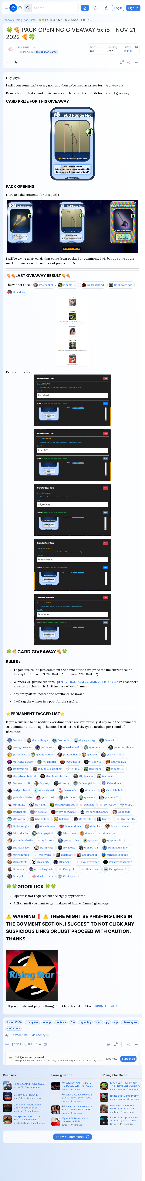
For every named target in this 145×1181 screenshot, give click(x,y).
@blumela (19, 869)
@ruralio (110, 740)
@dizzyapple (21, 769)
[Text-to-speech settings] (136, 47)
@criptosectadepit (24, 776)
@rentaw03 (111, 797)
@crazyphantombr (120, 862)
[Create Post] (106, 8)
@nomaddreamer (118, 847)
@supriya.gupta (65, 804)
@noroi (106, 819)
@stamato (108, 776)
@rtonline (19, 804)
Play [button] (130, 50)
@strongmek (21, 854)
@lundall (89, 804)
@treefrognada (43, 869)
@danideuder (115, 783)
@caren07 (43, 862)
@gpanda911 (114, 840)
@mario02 (48, 797)
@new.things (40, 740)
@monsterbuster (121, 826)
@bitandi (40, 804)
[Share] (129, 62)
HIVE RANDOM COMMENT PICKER (87, 682)
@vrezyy (89, 797)
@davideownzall (66, 811)
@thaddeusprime (117, 854)
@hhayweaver (21, 847)
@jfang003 (69, 285)
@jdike (75, 769)
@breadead (19, 754)
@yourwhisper (89, 862)
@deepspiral (45, 833)
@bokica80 (85, 819)
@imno (89, 833)
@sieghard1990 (22, 797)
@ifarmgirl (49, 761)
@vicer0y (110, 804)
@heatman (69, 833)
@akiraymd (69, 876)
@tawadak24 (118, 761)
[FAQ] (20, 8)
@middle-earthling (50, 769)
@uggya (92, 754)
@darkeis (48, 840)
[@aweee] (10, 49)
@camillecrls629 (23, 840)
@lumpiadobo (44, 754)
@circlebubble (114, 790)
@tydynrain (86, 776)
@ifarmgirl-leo (88, 783)
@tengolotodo (123, 285)
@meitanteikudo (124, 747)
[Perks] (85, 8)
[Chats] (95, 8)
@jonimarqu (96, 747)
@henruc (90, 790)
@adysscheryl (95, 285)
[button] (7, 1044)
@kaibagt (66, 854)
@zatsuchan (70, 754)
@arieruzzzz (45, 876)
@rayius (17, 740)
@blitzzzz (95, 769)
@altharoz (19, 811)
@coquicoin (73, 761)
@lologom (19, 819)
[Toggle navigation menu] (6, 8)
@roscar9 (70, 790)
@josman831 (89, 854)
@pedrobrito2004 (97, 811)
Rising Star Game (25, 19)
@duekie (95, 826)
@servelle (64, 740)
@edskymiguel (22, 826)
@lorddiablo (20, 833)
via (39, 1035)
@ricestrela (20, 862)
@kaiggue (65, 862)
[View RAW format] (108, 1044)
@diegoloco (20, 876)
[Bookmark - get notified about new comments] (121, 62)
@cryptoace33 (117, 869)
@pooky (44, 783)
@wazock (69, 847)
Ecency (7, 19)
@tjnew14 (95, 761)
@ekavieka (47, 747)
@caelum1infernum (57, 776)
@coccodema (73, 826)
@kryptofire (71, 840)
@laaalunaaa (47, 826)
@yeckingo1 (46, 790)
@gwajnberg (87, 740)
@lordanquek (71, 747)
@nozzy (64, 783)
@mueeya (109, 833)
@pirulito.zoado (23, 761)
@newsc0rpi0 (21, 783)
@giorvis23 (46, 847)
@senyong (45, 854)
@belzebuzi (46, 285)
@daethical (92, 869)
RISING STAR (104, 1006)
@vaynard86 (113, 754)
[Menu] (136, 62)
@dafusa (64, 819)
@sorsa (93, 840)
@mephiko (69, 869)
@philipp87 (128, 819)
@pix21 (129, 804)
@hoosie (69, 797)
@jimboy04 (91, 847)
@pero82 (41, 811)
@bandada (19, 292)
